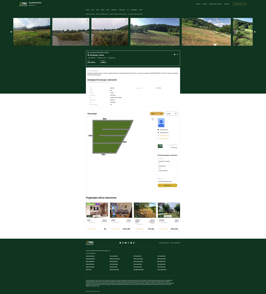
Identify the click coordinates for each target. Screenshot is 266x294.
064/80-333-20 (32, 5)
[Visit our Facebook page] (120, 243)
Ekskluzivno (114, 9)
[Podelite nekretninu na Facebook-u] (175, 54)
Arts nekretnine (138, 267)
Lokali (97, 9)
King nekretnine (90, 267)
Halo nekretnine (161, 258)
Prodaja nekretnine (139, 269)
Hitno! (107, 9)
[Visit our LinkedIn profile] (131, 243)
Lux (128, 9)
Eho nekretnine (114, 261)
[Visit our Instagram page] (123, 243)
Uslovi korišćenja (175, 242)
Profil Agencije (174, 147)
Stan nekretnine (90, 264)
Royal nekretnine (90, 258)
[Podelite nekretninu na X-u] (178, 54)
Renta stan (89, 269)
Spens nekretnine (138, 261)
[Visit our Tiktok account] (134, 243)
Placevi (102, 9)
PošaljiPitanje (167, 185)
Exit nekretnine (114, 264)
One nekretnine (161, 267)
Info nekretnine (161, 256)
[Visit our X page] (128, 243)
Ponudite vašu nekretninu (215, 4)
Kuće (93, 9)
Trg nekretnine (113, 267)
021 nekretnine (137, 256)
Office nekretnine (138, 258)
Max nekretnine (161, 264)
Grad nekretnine (90, 256)
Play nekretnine (138, 264)
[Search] (245, 4)
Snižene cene (122, 9)
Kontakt (205, 4)
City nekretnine (114, 256)
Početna (198, 4)
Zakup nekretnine (114, 269)
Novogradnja (134, 9)
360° (140, 9)
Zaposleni (226, 4)
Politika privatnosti (164, 242)
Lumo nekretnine (161, 269)
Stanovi (87, 9)
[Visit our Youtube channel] (126, 243)
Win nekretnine (161, 261)
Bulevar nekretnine (115, 258)
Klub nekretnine (90, 261)
